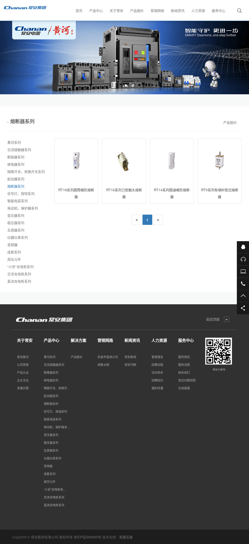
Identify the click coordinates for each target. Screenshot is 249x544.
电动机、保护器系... (56, 427)
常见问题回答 (187, 380)
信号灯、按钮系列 (21, 193)
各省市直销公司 (108, 357)
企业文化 (23, 380)
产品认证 (23, 372)
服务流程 (184, 365)
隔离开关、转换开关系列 (26, 171)
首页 (79, 10)
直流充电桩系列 (19, 281)
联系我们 (184, 372)
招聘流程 (157, 365)
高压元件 (14, 259)
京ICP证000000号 (87, 536)
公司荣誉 (23, 365)
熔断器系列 (15, 186)
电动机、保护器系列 (22, 208)
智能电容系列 (17, 200)
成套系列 (14, 251)
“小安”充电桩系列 (20, 266)
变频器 (12, 244)
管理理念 (157, 357)
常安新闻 (130, 357)
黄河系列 (14, 142)
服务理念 (184, 357)
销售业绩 (103, 365)
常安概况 (23, 357)
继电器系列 (15, 164)
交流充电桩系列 (19, 273)
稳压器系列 (15, 222)
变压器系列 (15, 215)
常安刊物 (130, 365)
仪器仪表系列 (17, 237)
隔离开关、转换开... (56, 388)
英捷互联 (126, 536)
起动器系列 (15, 178)
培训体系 (157, 372)
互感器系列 (15, 230)
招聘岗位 (157, 380)
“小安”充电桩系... (54, 489)
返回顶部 (213, 319)
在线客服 (184, 388)
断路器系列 (15, 156)
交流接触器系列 (19, 149)
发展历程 (23, 388)
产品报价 (230, 122)
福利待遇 (157, 388)
